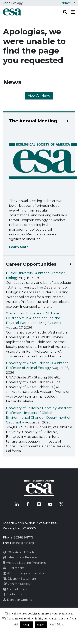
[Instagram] (39, 504)
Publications (15, 568)
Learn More (19, 247)
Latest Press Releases (22, 557)
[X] (61, 504)
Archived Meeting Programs (25, 563)
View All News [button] (39, 96)
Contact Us (67, 3)
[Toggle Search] (65, 12)
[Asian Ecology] (12, 12)
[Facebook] (28, 504)
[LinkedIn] (17, 504)
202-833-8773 (23, 537)
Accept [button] (26, 624)
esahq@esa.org (23, 543)
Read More (56, 624)
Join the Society (19, 584)
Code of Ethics (16, 589)
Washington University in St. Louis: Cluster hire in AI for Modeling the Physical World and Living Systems (33, 318)
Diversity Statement (21, 578)
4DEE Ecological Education (26, 573)
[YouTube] (50, 504)
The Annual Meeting (33, 121)
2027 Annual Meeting (22, 552)
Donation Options (19, 600)
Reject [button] (40, 624)
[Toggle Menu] (73, 12)
